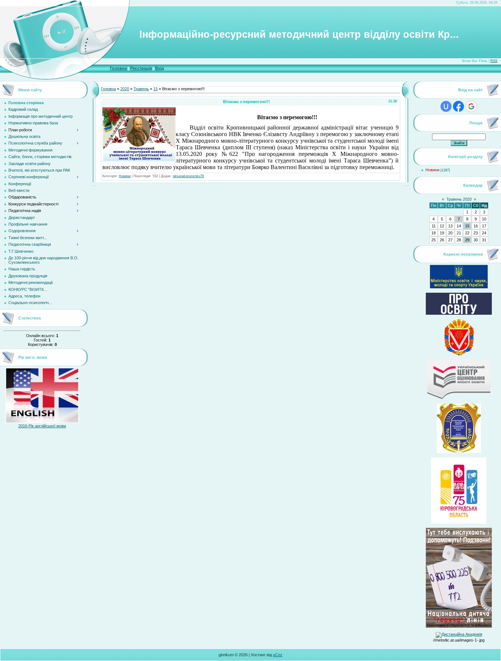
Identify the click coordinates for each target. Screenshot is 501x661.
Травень (141, 89)
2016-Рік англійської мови (42, 426)
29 (467, 240)
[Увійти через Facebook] (458, 106)
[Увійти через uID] (445, 106)
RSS (493, 61)
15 (155, 89)
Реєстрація (141, 68)
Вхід (159, 68)
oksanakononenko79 (188, 176)
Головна (118, 68)
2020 (124, 89)
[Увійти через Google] (471, 106)
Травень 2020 (459, 199)
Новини (125, 176)
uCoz (277, 655)
